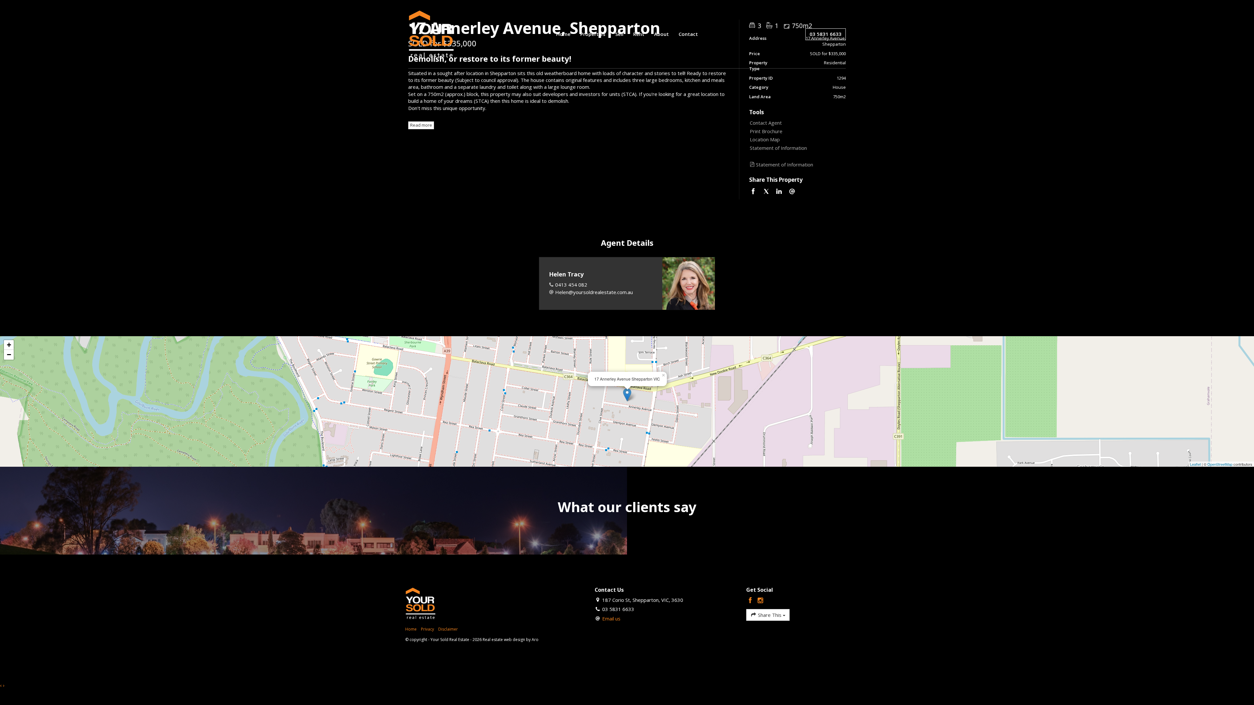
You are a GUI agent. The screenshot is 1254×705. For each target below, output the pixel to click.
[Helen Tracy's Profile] (688, 283)
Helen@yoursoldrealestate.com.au (594, 292)
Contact (688, 34)
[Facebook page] (751, 600)
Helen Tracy (566, 274)
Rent (638, 34)
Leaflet (1195, 464)
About (661, 34)
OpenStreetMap (1219, 464)
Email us (611, 618)
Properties (592, 34)
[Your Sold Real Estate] (431, 33)
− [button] (9, 355)
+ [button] (9, 345)
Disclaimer (448, 629)
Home (563, 34)
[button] (796, 131)
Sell (619, 34)
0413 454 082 (571, 284)
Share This (770, 615)
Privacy (427, 629)
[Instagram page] (760, 600)
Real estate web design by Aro (511, 639)
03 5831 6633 (826, 34)
